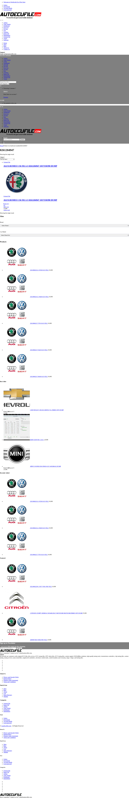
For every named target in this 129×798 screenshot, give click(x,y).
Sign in (5, 91)
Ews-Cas (6, 27)
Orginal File (7, 37)
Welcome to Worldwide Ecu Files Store (14, 2)
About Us (6, 47)
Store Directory (8, 695)
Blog (5, 46)
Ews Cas (6, 68)
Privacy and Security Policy (11, 677)
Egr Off (6, 66)
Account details (8, 8)
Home (5, 43)
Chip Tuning (7, 24)
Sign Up (19, 648)
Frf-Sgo (6, 29)
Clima (5, 61)
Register (6, 97)
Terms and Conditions (10, 682)
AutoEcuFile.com (6, 726)
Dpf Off (6, 64)
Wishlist (6, 696)
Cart (5, 693)
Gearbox (6, 32)
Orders (5, 5)
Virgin (5, 38)
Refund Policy (7, 678)
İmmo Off (6, 33)
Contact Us (7, 49)
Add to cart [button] (7, 210)
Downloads (7, 6)
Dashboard (7, 26)
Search (5, 138)
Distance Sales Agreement (11, 680)
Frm (5, 30)
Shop (5, 44)
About (5, 692)
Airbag (5, 22)
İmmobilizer (7, 35)
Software (6, 40)
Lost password (8, 10)
